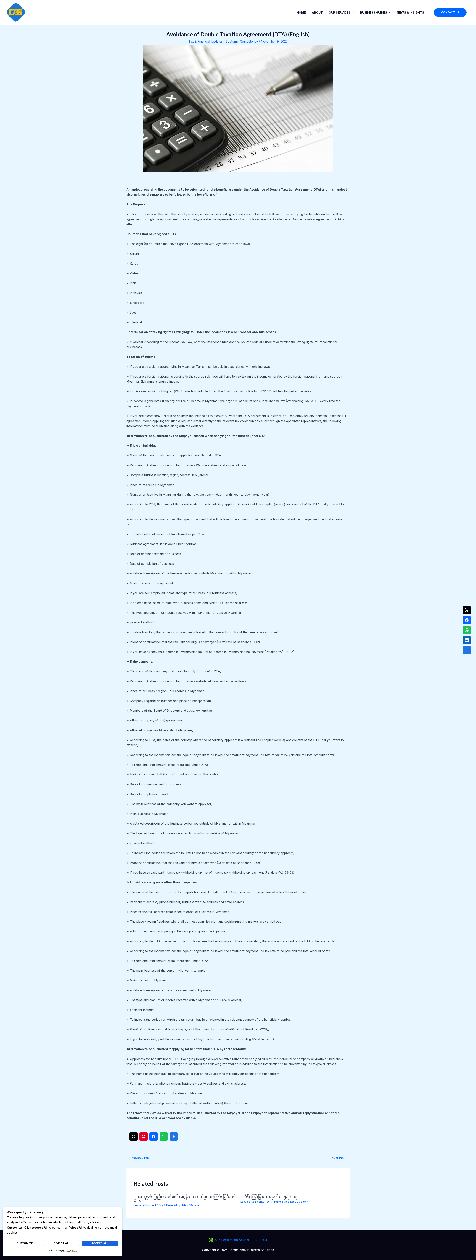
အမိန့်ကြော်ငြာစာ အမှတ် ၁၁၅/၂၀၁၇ (268, 1196)
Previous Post (138, 1158)
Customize (24, 1243)
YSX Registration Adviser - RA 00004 (240, 1240)
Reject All (62, 1243)
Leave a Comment (145, 1205)
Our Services (340, 12)
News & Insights (410, 12)
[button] (352, 12)
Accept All (99, 1243)
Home (301, 12)
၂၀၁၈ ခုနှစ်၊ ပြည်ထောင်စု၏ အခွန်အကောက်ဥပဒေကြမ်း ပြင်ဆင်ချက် (185, 1198)
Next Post (340, 1158)
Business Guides (373, 12)
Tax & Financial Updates (206, 41)
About (317, 12)
